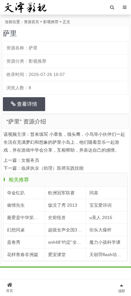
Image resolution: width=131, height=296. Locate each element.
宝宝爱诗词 (100, 205)
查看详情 (26, 104)
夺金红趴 (16, 192)
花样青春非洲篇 (22, 254)
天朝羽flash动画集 (107, 254)
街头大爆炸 (100, 229)
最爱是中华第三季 (25, 217)
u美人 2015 (100, 217)
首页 (9, 291)
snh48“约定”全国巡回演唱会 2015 (67, 242)
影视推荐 (51, 22)
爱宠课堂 (57, 254)
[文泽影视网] (25, 6)
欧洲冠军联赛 (61, 192)
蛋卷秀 (13, 242)
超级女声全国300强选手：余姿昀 (67, 229)
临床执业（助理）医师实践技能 (52, 168)
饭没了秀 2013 (62, 205)
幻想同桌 (16, 229)
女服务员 (30, 160)
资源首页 (31, 22)
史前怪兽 (57, 217)
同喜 (93, 192)
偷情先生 (16, 205)
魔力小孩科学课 (105, 242)
